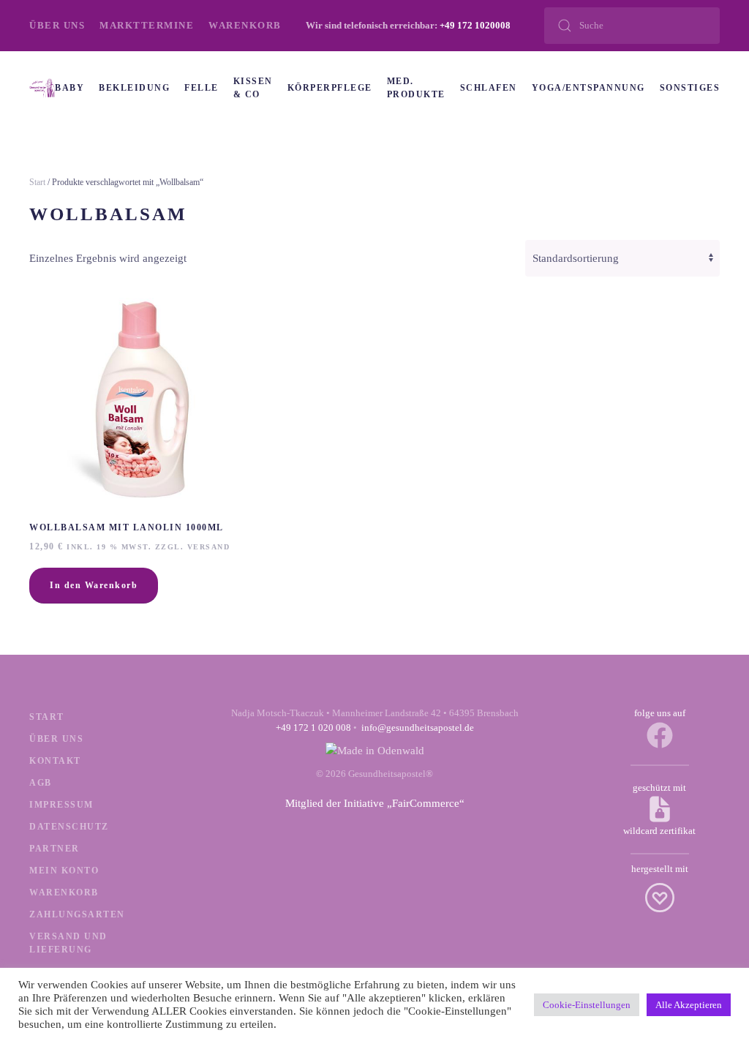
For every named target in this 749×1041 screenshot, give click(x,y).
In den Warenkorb (94, 585)
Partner (54, 848)
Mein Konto (64, 870)
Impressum (61, 805)
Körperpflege (329, 88)
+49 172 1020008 (475, 25)
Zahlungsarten (77, 914)
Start (37, 182)
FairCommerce (425, 803)
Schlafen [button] (488, 88)
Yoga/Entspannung (588, 88)
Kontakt (55, 761)
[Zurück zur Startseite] (42, 87)
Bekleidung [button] (134, 88)
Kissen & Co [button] (253, 87)
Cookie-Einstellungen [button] (587, 1004)
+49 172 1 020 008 (313, 727)
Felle (201, 88)
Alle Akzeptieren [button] (688, 1004)
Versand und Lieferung (68, 943)
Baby (69, 88)
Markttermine (146, 25)
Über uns (57, 25)
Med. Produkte (416, 87)
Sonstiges (690, 88)
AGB (40, 783)
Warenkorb (245, 25)
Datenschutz (69, 827)
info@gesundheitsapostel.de (417, 727)
